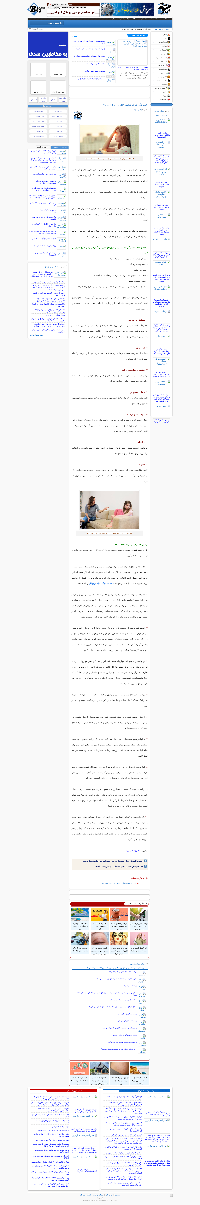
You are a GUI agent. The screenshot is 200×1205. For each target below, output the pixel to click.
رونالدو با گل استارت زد (60, 1127)
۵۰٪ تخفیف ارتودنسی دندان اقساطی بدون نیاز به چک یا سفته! (118, 866)
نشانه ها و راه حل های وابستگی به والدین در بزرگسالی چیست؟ (44, 189)
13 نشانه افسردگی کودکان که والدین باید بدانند (119, 883)
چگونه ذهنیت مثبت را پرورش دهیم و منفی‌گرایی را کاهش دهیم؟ (161, 231)
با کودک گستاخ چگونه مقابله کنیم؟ (43, 238)
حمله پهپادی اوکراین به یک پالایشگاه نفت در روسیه (123, 1153)
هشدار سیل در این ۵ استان (55, 315)
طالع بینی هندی (62, 99)
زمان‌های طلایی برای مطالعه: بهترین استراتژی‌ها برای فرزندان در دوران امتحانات (161, 160)
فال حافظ (58, 74)
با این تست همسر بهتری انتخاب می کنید (122, 1042)
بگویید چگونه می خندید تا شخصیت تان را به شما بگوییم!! (117, 979)
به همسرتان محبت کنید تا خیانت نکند (123, 1000)
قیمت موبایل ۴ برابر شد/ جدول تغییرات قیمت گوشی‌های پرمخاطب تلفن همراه (157, 1114)
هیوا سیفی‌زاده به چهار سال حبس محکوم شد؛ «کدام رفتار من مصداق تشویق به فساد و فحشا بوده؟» (50, 1103)
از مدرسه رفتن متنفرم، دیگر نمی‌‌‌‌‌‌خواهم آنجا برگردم (46, 182)
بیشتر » (74, 36)
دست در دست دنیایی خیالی (95, 71)
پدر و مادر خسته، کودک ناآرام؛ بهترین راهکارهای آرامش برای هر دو (161, 255)
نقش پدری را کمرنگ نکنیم (95, 64)
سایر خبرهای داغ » (36, 335)
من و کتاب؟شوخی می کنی (127, 1021)
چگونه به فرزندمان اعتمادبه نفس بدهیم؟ (90, 49)
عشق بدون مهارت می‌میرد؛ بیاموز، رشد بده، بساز (161, 207)
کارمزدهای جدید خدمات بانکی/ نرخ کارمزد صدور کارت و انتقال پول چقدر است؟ (124, 1164)
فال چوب (53, 100)
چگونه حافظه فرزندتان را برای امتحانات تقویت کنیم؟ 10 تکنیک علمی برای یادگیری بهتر (161, 398)
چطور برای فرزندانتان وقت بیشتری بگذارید (89, 56)
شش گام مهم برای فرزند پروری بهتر (91, 78)
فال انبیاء (38, 74)
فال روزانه (38, 92)
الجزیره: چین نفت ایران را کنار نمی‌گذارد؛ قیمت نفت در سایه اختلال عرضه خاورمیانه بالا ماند (123, 1124)
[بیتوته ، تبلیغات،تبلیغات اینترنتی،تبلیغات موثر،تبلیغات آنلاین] (73, 9)
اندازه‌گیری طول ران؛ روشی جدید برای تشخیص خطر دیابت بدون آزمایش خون (51, 299)
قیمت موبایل (59, 126)
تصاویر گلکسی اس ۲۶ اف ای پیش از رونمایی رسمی (50, 1162)
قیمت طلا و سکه (57, 116)
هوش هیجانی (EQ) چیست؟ (127, 1014)
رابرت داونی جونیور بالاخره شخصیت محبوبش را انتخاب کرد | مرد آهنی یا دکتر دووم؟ (51, 1097)
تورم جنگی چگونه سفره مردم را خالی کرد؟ (126, 1135)
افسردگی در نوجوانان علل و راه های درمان (125, 104)
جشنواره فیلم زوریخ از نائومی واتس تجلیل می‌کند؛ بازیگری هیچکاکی (49, 311)
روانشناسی (167, 29)
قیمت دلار (60, 121)
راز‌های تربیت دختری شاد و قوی (44, 246)
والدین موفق (157, 29)
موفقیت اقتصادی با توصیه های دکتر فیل (122, 972)
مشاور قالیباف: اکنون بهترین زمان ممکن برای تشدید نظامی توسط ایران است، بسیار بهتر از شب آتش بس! (156, 1163)
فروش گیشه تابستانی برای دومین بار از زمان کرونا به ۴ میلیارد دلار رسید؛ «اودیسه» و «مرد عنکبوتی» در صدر (84, 1150)
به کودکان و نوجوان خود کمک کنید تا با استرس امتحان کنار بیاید (42, 232)
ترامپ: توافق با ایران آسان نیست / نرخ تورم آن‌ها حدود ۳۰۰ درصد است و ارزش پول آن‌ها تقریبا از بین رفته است (49, 287)
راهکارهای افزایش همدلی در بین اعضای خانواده (161, 184)
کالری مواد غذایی (38, 121)
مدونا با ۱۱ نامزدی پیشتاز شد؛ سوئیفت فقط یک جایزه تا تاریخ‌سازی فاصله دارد (52, 1109)
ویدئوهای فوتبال (38, 116)
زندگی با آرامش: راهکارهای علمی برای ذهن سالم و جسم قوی (161, 351)
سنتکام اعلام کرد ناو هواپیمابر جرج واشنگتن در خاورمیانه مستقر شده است (48, 320)
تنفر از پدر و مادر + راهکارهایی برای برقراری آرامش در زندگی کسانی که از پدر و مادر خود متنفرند (42, 160)
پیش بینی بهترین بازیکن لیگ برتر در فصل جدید (52, 1140)
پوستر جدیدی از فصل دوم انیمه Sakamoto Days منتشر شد (86, 1171)
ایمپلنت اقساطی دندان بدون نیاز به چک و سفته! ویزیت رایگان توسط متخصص (112, 861)
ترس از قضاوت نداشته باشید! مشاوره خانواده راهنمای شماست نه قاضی (161, 278)
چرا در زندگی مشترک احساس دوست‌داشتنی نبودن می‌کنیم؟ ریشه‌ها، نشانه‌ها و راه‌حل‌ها (161, 328)
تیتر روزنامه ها (58, 136)
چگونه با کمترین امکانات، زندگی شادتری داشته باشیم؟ (161, 135)
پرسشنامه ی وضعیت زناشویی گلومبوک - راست (119, 1028)
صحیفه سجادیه (39, 136)
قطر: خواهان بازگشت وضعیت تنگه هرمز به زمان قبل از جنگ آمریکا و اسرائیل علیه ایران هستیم (124, 1178)
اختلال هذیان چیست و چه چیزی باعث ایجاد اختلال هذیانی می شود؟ (113, 1007)
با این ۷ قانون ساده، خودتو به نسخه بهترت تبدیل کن (161, 422)
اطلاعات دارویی (38, 111)
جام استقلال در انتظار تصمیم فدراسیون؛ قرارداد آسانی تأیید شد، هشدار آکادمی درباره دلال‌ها (41, 274)
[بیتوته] (36, 15)
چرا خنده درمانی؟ (130, 986)
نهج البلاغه (40, 131)
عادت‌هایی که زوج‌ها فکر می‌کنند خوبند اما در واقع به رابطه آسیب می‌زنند (161, 303)
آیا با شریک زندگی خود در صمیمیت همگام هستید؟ (119, 1049)
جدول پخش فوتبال (38, 126)
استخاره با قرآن (58, 92)
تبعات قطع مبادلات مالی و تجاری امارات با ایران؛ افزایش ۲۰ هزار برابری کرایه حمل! (124, 1103)
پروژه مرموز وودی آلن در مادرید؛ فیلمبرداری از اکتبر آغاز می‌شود (85, 1111)
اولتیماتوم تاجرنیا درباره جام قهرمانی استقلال (52, 1130)
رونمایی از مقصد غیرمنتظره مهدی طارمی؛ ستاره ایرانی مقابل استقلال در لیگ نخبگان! (49, 325)
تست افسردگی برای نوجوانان (101, 583)
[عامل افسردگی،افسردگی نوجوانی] (110, 139)
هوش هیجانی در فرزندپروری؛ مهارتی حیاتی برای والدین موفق (161, 374)
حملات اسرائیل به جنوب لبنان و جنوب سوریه (49, 282)
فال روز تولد (43, 99)
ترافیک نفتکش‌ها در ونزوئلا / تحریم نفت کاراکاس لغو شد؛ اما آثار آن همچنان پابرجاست (123, 1118)
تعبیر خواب (33, 100)
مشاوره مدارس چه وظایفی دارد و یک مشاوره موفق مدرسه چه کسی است (42, 196)
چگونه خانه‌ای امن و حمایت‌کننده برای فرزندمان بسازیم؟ (43, 168)
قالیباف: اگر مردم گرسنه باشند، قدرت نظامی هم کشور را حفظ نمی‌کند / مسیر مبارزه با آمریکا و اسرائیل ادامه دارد (124, 1171)
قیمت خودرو (59, 111)
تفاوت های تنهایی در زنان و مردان (125, 1035)
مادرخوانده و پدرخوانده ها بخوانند (44, 174)
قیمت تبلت (59, 131)
